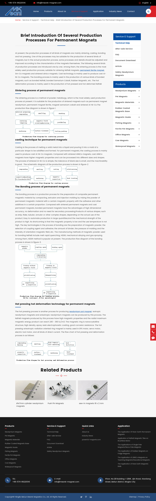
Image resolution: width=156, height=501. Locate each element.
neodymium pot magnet (80, 311)
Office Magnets (122, 134)
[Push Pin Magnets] (61, 390)
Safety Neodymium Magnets (124, 74)
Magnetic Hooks (123, 117)
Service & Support (79, 11)
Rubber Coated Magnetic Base (122, 110)
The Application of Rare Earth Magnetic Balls (133, 465)
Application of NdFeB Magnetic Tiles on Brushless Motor (133, 439)
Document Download (125, 60)
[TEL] (153, 332)
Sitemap (132, 497)
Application (98, 11)
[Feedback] (153, 338)
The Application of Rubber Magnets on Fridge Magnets (133, 452)
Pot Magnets (121, 96)
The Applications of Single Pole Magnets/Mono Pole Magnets (130, 446)
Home (36, 11)
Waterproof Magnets (125, 146)
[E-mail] (153, 326)
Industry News (115, 11)
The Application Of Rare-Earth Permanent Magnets (134, 433)
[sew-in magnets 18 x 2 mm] (92, 390)
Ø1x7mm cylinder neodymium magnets (29, 405)
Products (48, 11)
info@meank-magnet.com (49, 2)
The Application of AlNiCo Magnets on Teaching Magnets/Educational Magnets (134, 458)
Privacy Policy (144, 497)
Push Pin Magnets (56, 403)
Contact (131, 11)
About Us (62, 11)
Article (118, 66)
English (145, 2)
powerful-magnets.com (91, 439)
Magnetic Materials (124, 102)
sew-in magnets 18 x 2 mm (91, 403)
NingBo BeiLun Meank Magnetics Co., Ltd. (32, 497)
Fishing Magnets (123, 123)
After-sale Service (124, 48)
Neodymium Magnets (125, 90)
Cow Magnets (121, 140)
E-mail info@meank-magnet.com (66, 480)
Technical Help (47, 20)
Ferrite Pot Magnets (124, 128)
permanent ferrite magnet (92, 70)
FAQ (117, 54)
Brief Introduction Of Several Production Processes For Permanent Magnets (90, 20)
